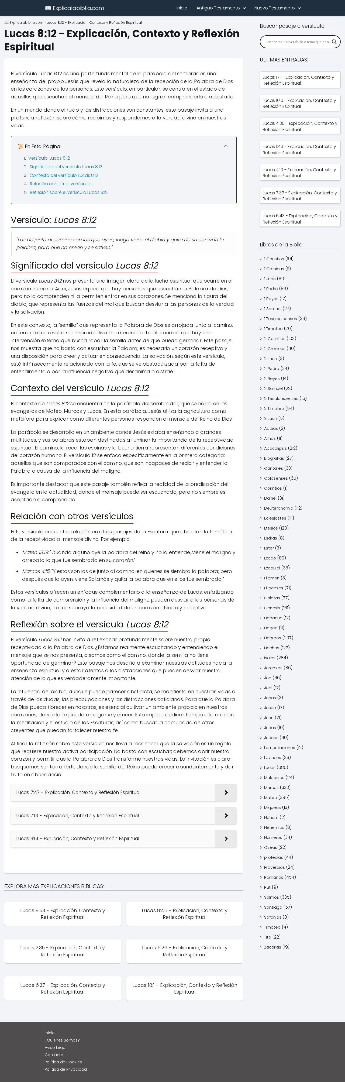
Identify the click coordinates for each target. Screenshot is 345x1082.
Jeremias (273, 668)
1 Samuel (272, 308)
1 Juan (270, 278)
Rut (267, 887)
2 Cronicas (274, 348)
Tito (267, 937)
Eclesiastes (275, 518)
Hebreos (272, 638)
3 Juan (270, 418)
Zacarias (272, 947)
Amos (270, 438)
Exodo (270, 558)
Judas (270, 727)
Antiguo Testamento (218, 8)
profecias (273, 857)
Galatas (272, 598)
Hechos (271, 648)
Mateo (270, 797)
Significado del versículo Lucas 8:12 (66, 167)
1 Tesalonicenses (280, 318)
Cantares (273, 468)
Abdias (271, 428)
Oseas (270, 847)
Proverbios (274, 867)
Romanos (273, 877)
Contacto (54, 1054)
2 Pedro (271, 368)
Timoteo (272, 927)
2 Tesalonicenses (281, 398)
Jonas (270, 697)
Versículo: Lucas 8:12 (49, 158)
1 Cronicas (274, 269)
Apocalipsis (275, 448)
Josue (270, 707)
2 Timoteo (274, 408)
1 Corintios (274, 259)
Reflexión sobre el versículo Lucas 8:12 (69, 192)
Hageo (271, 628)
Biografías (274, 458)
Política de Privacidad (66, 1069)
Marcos (271, 787)
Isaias (269, 658)
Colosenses (276, 478)
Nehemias (274, 827)
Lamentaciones (279, 747)
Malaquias (274, 777)
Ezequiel (272, 568)
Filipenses (273, 588)
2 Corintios (274, 338)
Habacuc (273, 618)
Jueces (271, 737)
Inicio (182, 8)
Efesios (271, 528)
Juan (269, 717)
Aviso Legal (55, 1047)
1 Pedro (271, 288)
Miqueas (272, 807)
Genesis (272, 608)
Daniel (270, 498)
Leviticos (272, 757)
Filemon (272, 578)
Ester (269, 548)
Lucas (269, 767)
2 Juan (270, 358)
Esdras (270, 538)
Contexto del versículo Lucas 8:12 (64, 175)
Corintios (273, 488)
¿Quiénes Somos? (62, 1040)
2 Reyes (272, 378)
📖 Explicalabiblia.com (74, 8)
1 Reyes (271, 298)
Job (267, 678)
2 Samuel (273, 388)
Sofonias (272, 917)
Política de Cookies (63, 1062)
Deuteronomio (278, 508)
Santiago (273, 907)
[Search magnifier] (334, 42)
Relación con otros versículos (61, 184)
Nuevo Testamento (274, 8)
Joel (268, 688)
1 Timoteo (273, 328)
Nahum (271, 817)
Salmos (271, 897)
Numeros (273, 837)
